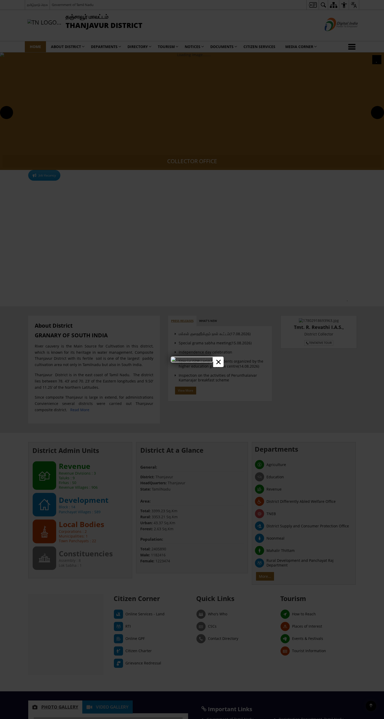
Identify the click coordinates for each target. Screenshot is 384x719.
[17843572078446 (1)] (192, 359)
